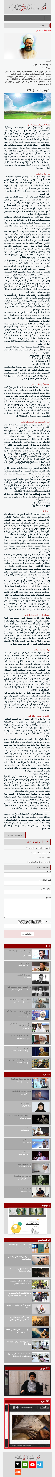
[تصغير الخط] (50, 121)
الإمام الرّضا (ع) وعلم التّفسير (21, 1035)
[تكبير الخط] (48, 121)
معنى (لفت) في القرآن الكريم (20, 999)
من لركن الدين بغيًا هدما (22, 1176)
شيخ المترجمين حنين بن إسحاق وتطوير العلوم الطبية (20, 1024)
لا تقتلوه (28, 1127)
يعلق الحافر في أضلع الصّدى (21, 1091)
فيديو (42, 1368)
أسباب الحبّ (27, 1139)
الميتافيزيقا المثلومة (24, 975)
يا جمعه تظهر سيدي (24, 1188)
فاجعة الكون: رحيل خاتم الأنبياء (21, 1079)
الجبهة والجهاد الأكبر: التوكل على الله (19, 1059)
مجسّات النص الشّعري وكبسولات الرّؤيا (19, 951)
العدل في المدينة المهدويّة (21, 1047)
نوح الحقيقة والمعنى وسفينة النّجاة (19, 987)
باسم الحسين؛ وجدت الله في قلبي (19, 1115)
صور (43, 1401)
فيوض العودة (26, 1103)
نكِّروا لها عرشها (26, 962)
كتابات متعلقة (38, 842)
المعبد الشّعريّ (26, 1151)
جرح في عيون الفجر (24, 1164)
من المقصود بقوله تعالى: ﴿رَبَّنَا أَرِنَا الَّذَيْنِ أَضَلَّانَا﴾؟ (19, 1012)
